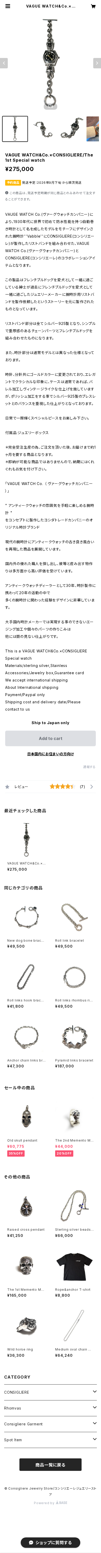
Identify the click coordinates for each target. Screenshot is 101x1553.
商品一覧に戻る (50, 1464)
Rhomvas (12, 1408)
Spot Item (13, 1440)
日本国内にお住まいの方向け (50, 754)
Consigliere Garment (23, 1424)
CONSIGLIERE (16, 1392)
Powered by (45, 1503)
